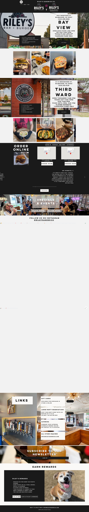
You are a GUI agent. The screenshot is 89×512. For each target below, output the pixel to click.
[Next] (84, 177)
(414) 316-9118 (63, 85)
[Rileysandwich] (46, 6)
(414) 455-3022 (64, 19)
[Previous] (4, 177)
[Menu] (21, 2)
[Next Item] (74, 63)
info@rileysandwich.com (51, 507)
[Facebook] (46, 9)
